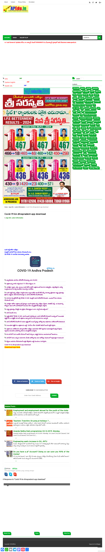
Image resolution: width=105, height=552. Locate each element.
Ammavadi (95, 88)
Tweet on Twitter (39, 381)
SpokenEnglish (77, 151)
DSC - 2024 (76, 108)
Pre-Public (76, 141)
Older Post (67, 533)
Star (84, 151)
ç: (73, 101)
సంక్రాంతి (85, 167)
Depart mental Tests (78, 105)
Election (93, 108)
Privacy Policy (22, 2)
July (74, 128)
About (6, 2)
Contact (13, 2)
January (92, 124)
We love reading (77, 164)
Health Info (15, 86)
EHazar (87, 108)
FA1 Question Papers (90, 111)
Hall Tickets (76, 121)
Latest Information (17, 218)
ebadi (15, 37)
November (76, 138)
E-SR (82, 108)
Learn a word (77, 131)
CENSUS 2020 (79, 101)
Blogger (99, 544)
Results (75, 144)
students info (91, 151)
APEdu (14, 469)
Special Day (94, 148)
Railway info (93, 141)
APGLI (74, 95)
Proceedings (84, 141)
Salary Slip (24, 37)
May (97, 131)
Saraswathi (90, 144)
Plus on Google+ (55, 381)
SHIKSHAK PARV (85, 148)
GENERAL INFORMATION (90, 114)
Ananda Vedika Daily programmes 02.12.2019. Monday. (36, 431)
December (97, 101)
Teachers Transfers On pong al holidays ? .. (31, 421)
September (76, 148)
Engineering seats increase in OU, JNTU (30, 441)
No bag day (93, 134)
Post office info (91, 138)
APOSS (79, 95)
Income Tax (97, 121)
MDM (74, 134)
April (91, 95)
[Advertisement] (66, 18)
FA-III (74, 111)
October (83, 138)
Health (83, 121)
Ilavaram (89, 121)
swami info (76, 154)
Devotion (88, 105)
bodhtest (96, 98)
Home (8, 37)
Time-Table (88, 158)
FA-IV (79, 111)
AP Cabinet (85, 91)
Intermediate (84, 124)
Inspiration (76, 124)
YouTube (93, 164)
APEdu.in (98, 91)
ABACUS (83, 88)
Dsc (94, 105)
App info (8, 218)
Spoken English (17, 82)
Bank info (81, 98)
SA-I (80, 144)
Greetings (96, 118)
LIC (83, 131)
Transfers (82, 161)
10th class (76, 88)
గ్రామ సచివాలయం (77, 167)
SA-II (84, 144)
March (92, 131)
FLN (81, 114)
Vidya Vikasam (91, 161)
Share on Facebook (22, 381)
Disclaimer (32, 2)
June (78, 128)
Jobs (13, 79)
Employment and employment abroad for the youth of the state (40, 410)
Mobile (80, 134)
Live (87, 131)
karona (84, 128)
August (96, 95)
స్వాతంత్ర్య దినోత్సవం (94, 167)
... (16, 417)
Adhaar (89, 88)
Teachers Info (93, 154)
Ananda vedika (77, 91)
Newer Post (7, 533)
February (75, 114)
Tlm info (94, 158)
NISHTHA (85, 134)
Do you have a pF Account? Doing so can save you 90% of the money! (41, 453)
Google (75, 118)
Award (75, 98)
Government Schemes (86, 118)
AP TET (92, 91)
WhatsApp (87, 164)
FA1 (82, 111)
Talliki (85, 154)
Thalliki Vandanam (78, 158)
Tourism (75, 161)
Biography (89, 98)
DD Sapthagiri (88, 101)
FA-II (99, 108)
